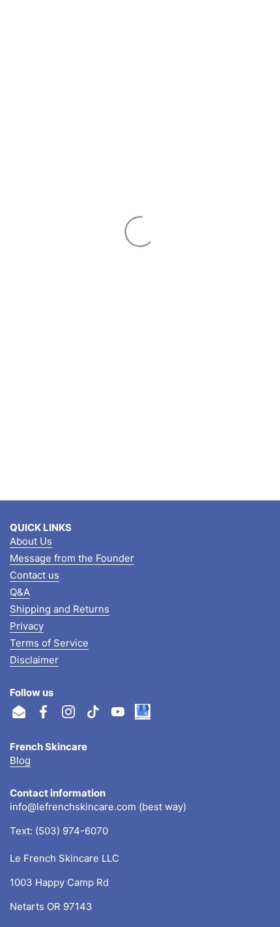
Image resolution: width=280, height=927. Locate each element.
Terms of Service (49, 643)
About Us (31, 541)
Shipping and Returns (59, 609)
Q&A (20, 592)
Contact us (34, 575)
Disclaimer (34, 660)
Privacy (27, 626)
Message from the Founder (72, 558)
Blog (20, 760)
